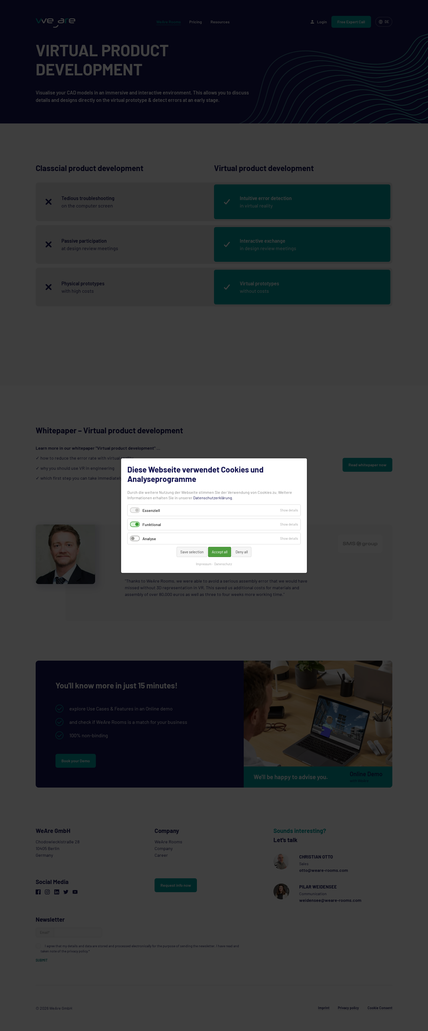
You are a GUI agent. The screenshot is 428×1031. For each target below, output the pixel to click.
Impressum (204, 564)
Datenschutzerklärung (212, 497)
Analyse (149, 538)
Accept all (219, 552)
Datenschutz (223, 564)
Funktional (151, 524)
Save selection (192, 552)
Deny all (242, 552)
